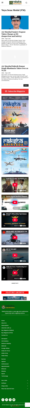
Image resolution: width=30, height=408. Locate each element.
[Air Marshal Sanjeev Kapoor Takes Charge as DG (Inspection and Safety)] (15, 22)
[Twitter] (10, 399)
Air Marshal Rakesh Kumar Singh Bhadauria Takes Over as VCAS (14, 68)
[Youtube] (13, 399)
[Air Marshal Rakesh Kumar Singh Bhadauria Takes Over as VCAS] (15, 57)
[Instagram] (6, 399)
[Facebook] (2, 399)
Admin (2, 38)
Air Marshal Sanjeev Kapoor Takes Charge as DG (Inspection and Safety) (13, 34)
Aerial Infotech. (15, 405)
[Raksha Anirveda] (15, 2)
